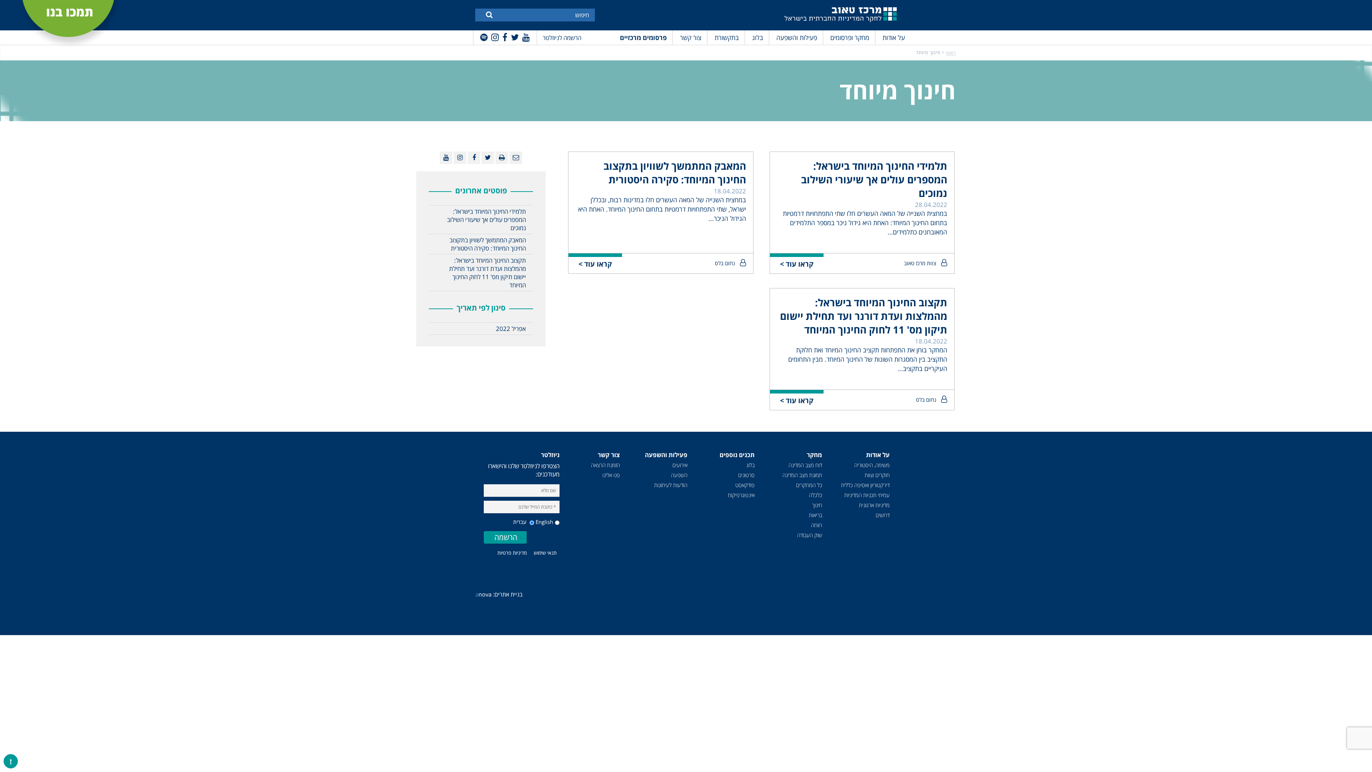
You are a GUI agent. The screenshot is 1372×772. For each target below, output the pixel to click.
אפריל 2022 (511, 329)
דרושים (883, 515)
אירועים (679, 465)
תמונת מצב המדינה (802, 475)
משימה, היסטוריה (872, 465)
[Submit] (489, 14)
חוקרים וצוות (877, 475)
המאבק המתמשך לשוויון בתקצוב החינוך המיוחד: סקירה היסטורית (674, 172)
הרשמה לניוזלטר (562, 38)
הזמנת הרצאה (605, 465)
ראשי (951, 52)
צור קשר (690, 37)
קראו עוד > (797, 264)
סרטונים (746, 475)
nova (483, 594)
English (544, 521)
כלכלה (815, 495)
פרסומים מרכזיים (643, 37)
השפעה (679, 475)
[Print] (502, 158)
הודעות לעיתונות (670, 485)
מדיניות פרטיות (512, 552)
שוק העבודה (809, 535)
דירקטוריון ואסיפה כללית (865, 485)
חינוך (817, 505)
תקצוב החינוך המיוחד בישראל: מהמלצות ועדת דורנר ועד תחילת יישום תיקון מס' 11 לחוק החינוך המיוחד (863, 316)
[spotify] (484, 37)
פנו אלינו (611, 475)
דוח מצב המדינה (805, 465)
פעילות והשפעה (796, 37)
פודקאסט (745, 485)
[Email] (515, 158)
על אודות (894, 37)
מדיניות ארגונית (874, 505)
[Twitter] (515, 37)
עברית (520, 521)
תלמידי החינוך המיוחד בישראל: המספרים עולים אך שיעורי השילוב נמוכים (874, 179)
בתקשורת (727, 37)
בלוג (757, 37)
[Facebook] (504, 37)
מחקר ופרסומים (849, 37)
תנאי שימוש (545, 552)
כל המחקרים (809, 485)
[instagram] (495, 37)
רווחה (816, 525)
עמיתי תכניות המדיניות (867, 495)
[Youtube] (526, 37)
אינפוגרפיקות (741, 495)
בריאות (815, 515)
